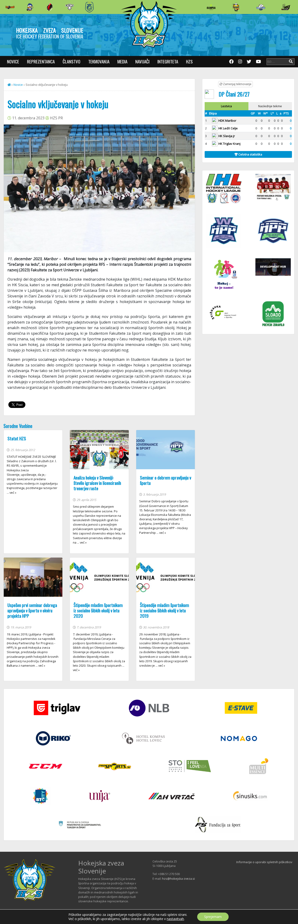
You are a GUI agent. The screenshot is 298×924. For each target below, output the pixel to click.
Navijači (142, 61)
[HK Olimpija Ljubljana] (211, 7)
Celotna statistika (250, 154)
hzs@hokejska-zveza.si (178, 878)
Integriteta (167, 61)
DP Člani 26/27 (234, 94)
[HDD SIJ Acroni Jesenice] (49, 7)
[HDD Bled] (10, 7)
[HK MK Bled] (29, 7)
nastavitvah (175, 919)
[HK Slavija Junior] (235, 7)
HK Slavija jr (226, 136)
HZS (189, 61)
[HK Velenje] (285, 7)
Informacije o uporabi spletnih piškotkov (264, 862)
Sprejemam (213, 916)
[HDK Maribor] (69, 7)
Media (122, 61)
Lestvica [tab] (226, 106)
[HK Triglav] (260, 7)
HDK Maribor (227, 120)
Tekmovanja (98, 61)
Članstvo (71, 61)
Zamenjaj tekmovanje (236, 84)
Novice (13, 61)
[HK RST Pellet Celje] (89, 7)
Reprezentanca (41, 61)
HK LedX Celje (228, 128)
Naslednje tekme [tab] (270, 106)
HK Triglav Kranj (229, 143)
